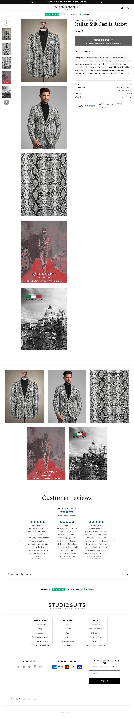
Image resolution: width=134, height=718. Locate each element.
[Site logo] (67, 606)
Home (77, 20)
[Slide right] (6, 102)
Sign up (104, 680)
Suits (68, 624)
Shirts (68, 637)
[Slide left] (6, 23)
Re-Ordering (95, 637)
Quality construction (40, 637)
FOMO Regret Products (89, 20)
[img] (67, 512)
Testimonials (40, 624)
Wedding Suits (68, 641)
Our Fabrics (68, 645)
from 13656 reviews (67, 515)
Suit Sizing (95, 633)
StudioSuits (70, 713)
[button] (6, 7)
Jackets (68, 629)
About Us (40, 633)
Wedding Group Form (40, 645)
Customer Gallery (40, 641)
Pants (68, 633)
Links (95, 641)
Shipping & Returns (95, 629)
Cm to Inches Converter (95, 645)
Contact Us (95, 624)
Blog (40, 629)
